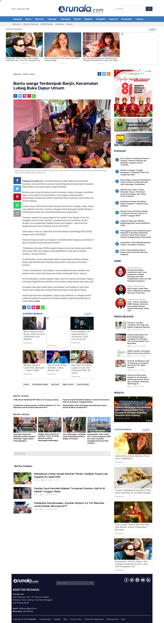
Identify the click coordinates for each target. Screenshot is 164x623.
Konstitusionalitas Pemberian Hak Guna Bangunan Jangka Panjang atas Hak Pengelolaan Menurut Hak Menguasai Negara (139, 275)
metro (26, 384)
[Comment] (17, 213)
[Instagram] (25, 96)
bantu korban (83, 384)
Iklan (65, 619)
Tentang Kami (45, 619)
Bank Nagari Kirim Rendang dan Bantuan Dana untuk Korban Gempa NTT (84, 406)
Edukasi (37, 480)
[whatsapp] (33, 96)
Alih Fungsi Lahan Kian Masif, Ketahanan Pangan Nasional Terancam (139, 290)
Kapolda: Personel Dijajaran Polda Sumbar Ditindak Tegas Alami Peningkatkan (24, 437)
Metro (32, 74)
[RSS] (109, 74)
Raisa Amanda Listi (134, 268)
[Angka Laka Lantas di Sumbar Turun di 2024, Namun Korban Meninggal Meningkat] (49, 425)
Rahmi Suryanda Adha (136, 286)
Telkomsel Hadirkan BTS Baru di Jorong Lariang (35, 400)
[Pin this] (17, 196)
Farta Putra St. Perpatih (136, 299)
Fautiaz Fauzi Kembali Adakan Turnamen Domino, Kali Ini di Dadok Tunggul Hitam (86, 401)
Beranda (17, 74)
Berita (25, 74)
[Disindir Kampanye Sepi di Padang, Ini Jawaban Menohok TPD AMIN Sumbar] (120, 363)
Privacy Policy (76, 619)
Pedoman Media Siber (94, 619)
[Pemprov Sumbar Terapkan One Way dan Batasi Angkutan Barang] (120, 325)
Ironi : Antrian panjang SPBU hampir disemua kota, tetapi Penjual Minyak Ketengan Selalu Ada (138, 306)
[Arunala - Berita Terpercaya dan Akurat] (81, 9)
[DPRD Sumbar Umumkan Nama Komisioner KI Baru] (120, 353)
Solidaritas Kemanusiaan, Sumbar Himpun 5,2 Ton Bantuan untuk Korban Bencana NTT (36, 406)
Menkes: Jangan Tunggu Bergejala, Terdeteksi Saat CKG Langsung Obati (134, 172)
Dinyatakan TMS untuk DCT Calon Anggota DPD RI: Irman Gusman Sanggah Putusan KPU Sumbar (99, 438)
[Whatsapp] (17, 205)
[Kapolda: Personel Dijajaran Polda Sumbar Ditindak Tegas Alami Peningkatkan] (25, 425)
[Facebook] (100, 74)
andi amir (55, 384)
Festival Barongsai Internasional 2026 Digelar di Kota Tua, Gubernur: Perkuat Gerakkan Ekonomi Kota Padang (133, 411)
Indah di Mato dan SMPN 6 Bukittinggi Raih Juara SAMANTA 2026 (135, 223)
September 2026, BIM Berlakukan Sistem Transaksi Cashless (135, 243)
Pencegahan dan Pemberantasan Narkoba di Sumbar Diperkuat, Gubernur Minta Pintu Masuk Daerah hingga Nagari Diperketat (135, 234)
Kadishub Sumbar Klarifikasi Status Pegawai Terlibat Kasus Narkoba (134, 203)
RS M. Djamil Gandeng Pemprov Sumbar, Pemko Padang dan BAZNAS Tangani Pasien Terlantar (134, 161)
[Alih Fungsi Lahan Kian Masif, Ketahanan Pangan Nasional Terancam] (120, 290)
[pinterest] (29, 96)
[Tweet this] (17, 188)
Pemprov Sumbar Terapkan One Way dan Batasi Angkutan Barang (138, 325)
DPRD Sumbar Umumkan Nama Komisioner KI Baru (139, 352)
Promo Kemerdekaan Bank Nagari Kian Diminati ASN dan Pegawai (134, 252)
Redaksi (57, 619)
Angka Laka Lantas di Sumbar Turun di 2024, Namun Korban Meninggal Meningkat (49, 437)
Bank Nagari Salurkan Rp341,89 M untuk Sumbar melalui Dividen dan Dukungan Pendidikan (135, 182)
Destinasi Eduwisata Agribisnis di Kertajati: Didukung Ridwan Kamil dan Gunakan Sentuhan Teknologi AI (138, 379)
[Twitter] (104, 74)
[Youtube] (142, 580)
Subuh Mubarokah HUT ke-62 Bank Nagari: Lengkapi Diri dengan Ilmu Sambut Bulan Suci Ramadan (138, 339)
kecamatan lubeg (40, 384)
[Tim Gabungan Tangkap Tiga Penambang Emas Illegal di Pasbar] (74, 425)
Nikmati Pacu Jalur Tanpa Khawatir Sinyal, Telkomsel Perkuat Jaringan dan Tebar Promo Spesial (133, 193)
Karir (123, 619)
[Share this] (17, 180)
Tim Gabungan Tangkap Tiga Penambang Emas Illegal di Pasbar (74, 436)
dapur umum (68, 384)
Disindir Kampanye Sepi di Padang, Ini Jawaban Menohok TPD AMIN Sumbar (138, 364)
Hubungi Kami (112, 619)
